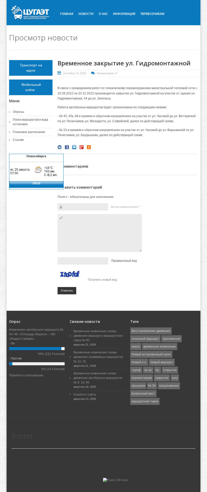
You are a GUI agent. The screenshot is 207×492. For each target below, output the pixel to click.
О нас (103, 14)
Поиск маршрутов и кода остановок (30, 122)
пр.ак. (148, 370)
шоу (175, 378)
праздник (138, 385)
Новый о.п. (139, 362)
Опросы (18, 112)
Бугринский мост (143, 393)
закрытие (162, 378)
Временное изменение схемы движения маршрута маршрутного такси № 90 (98, 335)
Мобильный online (31, 87)
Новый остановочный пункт (151, 354)
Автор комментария (125, 206)
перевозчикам (142, 378)
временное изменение (159, 346)
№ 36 (152, 385)
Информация (124, 14)
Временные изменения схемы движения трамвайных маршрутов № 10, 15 (98, 357)
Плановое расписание (29, 132)
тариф (136, 370)
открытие (170, 370)
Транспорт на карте (31, 67)
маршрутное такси (145, 401)
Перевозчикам (152, 14)
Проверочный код (124, 261)
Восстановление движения (151, 331)
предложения (169, 385)
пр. (158, 370)
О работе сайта (84, 394)
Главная (66, 14)
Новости (86, 14)
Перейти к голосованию (26, 375)
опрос (136, 346)
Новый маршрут (161, 362)
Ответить (67, 290)
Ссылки (18, 140)
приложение (171, 339)
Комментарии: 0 (107, 73)
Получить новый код (102, 279)
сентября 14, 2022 (74, 73)
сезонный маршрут (145, 339)
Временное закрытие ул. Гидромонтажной (124, 63)
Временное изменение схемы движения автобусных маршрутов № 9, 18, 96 (97, 378)
